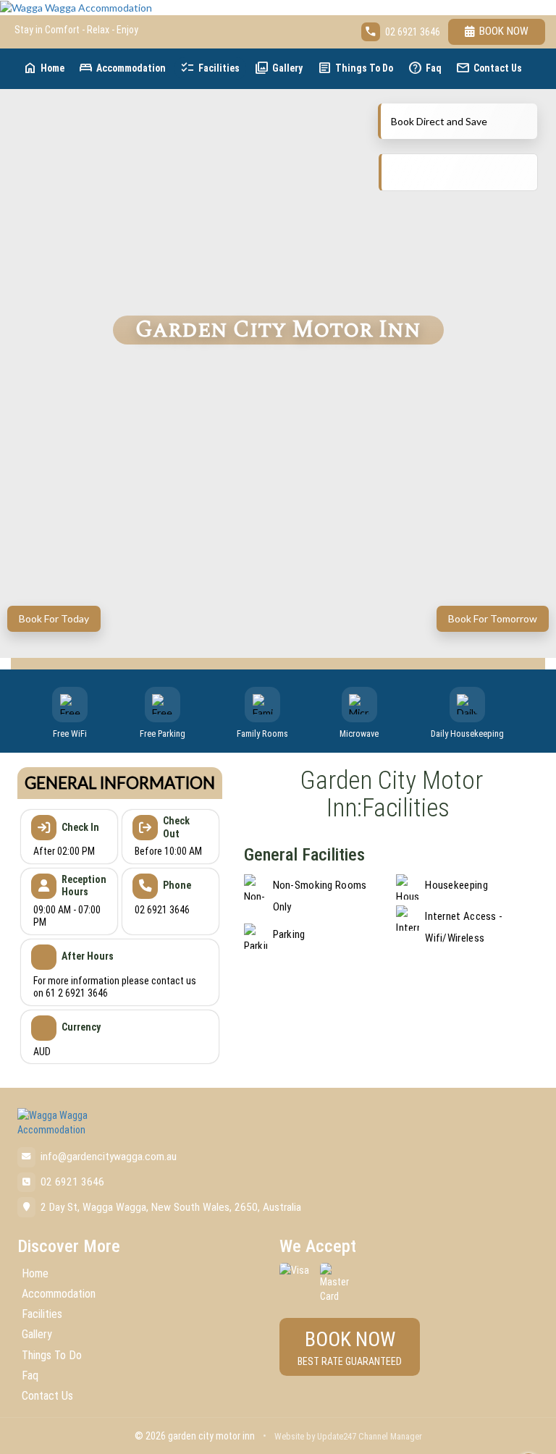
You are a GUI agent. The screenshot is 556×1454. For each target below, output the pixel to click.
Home (43, 68)
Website (289, 1436)
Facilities (210, 68)
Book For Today (54, 618)
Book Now (503, 31)
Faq (425, 68)
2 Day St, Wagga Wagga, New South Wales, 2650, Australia (171, 1207)
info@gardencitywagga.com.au (109, 1156)
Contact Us (488, 68)
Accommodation (122, 68)
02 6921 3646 (412, 32)
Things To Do (355, 68)
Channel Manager (390, 1436)
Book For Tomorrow (492, 618)
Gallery (278, 68)
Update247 (336, 1436)
